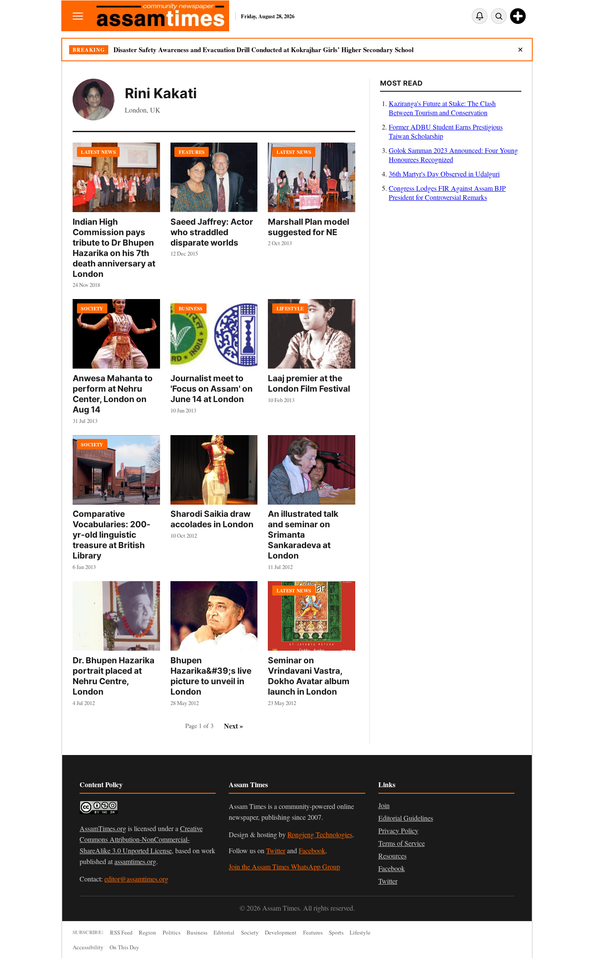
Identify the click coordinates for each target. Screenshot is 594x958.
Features (313, 932)
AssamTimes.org (103, 828)
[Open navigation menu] (77, 16)
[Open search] (499, 16)
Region (147, 932)
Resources (392, 855)
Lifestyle (360, 932)
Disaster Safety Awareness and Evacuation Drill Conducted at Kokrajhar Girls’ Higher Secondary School (263, 49)
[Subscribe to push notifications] (479, 16)
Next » (233, 726)
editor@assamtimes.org (136, 878)
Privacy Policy (398, 830)
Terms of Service (401, 843)
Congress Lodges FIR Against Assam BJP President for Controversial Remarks (447, 192)
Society (250, 932)
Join (384, 805)
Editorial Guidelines (405, 817)
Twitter (275, 850)
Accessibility (88, 947)
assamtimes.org (135, 861)
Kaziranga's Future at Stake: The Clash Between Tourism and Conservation (442, 108)
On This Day (124, 947)
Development (281, 932)
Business (197, 932)
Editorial (224, 932)
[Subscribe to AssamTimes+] (518, 16)
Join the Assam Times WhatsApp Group (284, 866)
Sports (336, 932)
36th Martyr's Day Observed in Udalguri (444, 173)
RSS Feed (121, 932)
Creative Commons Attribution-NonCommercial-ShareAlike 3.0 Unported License (141, 839)
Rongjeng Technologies (319, 834)
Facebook (312, 850)
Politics (171, 932)
